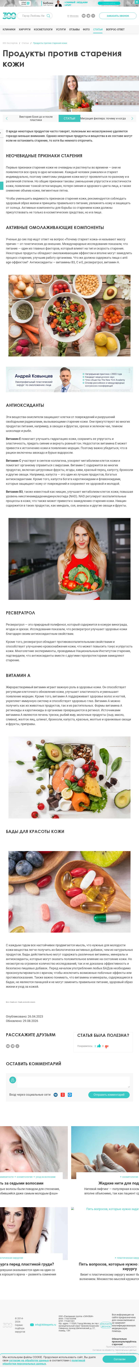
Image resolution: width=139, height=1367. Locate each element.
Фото (86, 29)
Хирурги (24, 29)
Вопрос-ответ (115, 29)
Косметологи (43, 29)
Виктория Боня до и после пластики (36, 118)
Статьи (98, 29)
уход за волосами (45, 1176)
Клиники (9, 29)
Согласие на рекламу (126, 1353)
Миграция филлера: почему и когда (103, 118)
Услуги (61, 29)
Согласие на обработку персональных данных (114, 1350)
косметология (25, 1176)
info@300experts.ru (45, 1324)
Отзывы (74, 29)
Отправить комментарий (109, 1094)
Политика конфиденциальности (121, 1347)
